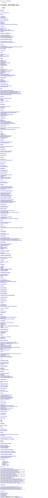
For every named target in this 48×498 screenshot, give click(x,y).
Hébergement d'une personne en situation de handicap (8, 281)
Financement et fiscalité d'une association (6, 449)
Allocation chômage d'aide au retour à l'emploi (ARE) (8, 112)
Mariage (1, 55)
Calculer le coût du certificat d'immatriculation (7, 470)
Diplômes (1, 73)
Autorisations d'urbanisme (4, 261)
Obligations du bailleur (3, 247)
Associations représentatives (4, 457)
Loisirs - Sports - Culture (3, 416)
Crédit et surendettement (4, 329)
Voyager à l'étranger (3, 413)
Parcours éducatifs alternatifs (4, 74)
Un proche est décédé (3, 495)
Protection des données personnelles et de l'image (7, 42)
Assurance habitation (3, 279)
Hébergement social (3, 153)
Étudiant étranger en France (4, 81)
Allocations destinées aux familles (5, 62)
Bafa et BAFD (2, 63)
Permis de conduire (3, 48)
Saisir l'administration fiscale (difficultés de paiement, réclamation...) (10, 347)
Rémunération (2, 168)
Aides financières (3, 235)
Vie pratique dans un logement (5, 272)
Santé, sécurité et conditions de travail (6, 190)
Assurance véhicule (3, 304)
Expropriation (2, 252)
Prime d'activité (2, 107)
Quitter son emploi (3, 208)
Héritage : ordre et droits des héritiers (5, 98)
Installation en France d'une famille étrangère (7, 405)
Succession (2, 96)
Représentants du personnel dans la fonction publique (8, 201)
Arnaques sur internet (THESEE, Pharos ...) (6, 377)
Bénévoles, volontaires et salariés (5, 446)
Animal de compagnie (3, 425)
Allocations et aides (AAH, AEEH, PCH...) (6, 146)
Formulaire (12, 468)
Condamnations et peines (4, 381)
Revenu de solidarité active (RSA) (5, 106)
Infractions (2, 371)
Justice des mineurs (3, 388)
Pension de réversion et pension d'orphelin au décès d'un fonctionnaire (10, 93)
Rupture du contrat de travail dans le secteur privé (7, 210)
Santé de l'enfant (2, 138)
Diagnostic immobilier (3, 258)
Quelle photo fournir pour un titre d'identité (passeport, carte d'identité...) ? (11, 487)
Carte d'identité (2, 21)
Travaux (1, 262)
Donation (1, 99)
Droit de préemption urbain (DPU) (5, 253)
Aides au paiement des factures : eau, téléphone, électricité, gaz (9, 239)
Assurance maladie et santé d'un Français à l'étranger (8, 123)
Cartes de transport (3, 300)
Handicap (1, 144)
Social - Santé (2, 102)
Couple (1, 52)
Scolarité (1, 67)
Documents (2, 267)
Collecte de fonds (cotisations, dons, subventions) (7, 451)
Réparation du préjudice (4, 383)
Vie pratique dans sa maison (4, 274)
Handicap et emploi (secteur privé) (5, 192)
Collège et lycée (2, 70)
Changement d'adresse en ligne (5, 468)
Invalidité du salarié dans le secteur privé (6, 141)
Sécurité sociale (2, 117)
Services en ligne (4, 463)
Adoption (1, 60)
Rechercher (2, 10)
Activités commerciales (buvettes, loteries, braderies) (8, 452)
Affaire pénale (2, 368)
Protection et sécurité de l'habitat (5, 255)
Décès (1, 88)
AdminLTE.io (20, 497)
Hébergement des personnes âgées (5, 151)
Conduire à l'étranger (3, 297)
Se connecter (4, 2)
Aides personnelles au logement (5, 237)
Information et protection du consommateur (6, 322)
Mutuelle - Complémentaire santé (5, 121)
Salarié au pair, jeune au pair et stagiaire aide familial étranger (9, 218)
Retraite (1, 220)
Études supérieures (3, 77)
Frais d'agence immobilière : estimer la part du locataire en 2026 (9, 480)
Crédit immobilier (3, 332)
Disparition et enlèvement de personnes (6, 394)
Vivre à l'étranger (2, 226)
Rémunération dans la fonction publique (6, 356)
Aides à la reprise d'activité (4, 115)
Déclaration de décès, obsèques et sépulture (6, 90)
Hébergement (2, 147)
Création (1, 440)
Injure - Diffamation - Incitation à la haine (6, 376)
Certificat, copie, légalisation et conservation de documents (9, 24)
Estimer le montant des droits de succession (6, 475)
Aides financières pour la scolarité (5, 71)
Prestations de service (3, 324)
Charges (1, 268)
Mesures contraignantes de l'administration (6, 37)
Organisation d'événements (4, 447)
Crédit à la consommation (4, 331)
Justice (1, 358)
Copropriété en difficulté (4, 270)
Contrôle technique (3, 291)
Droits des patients (3, 125)
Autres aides (2, 108)
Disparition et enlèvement (4, 86)
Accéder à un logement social (4, 244)
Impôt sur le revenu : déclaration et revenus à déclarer (8, 342)
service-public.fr (16, 496)
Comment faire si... (5, 461)
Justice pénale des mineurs (4, 391)
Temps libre (2, 423)
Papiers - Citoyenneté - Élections (4, 12)
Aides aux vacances (3, 430)
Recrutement (2, 163)
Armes (1, 421)
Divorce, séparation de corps (4, 56)
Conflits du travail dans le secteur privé (6, 200)
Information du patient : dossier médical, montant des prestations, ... (10, 127)
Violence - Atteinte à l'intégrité (4, 373)
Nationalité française (3, 408)
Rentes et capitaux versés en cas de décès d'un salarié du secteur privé (10, 91)
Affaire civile (2, 367)
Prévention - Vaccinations (4, 137)
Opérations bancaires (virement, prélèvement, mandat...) (8, 317)
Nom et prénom (2, 23)
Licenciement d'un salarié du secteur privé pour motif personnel (9, 212)
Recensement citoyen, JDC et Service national (7, 30)
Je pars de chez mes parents (4, 493)
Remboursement (2, 120)
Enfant (1, 58)
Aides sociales (2, 104)
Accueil (3, 7)
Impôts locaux (2, 344)
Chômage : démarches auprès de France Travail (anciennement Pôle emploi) (11, 227)
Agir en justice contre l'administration (5, 36)
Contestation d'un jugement (4, 369)
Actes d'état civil (2, 16)
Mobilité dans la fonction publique (5, 178)
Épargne (1, 334)
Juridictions (2, 364)
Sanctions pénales (3, 379)
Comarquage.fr (2, 497)
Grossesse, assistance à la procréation (5, 135)
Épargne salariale (2, 338)
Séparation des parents (3, 64)
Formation (2, 184)
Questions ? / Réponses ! (6, 462)
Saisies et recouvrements (4, 386)
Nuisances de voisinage (3, 275)
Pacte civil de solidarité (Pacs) (4, 54)
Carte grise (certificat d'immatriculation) (6, 47)
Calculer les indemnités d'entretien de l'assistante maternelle (9, 478)
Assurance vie (2, 337)
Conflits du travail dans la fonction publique (6, 202)
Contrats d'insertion (3, 175)
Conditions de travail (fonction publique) (6, 195)
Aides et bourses (2, 80)
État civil (1, 14)
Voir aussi (2, 157)
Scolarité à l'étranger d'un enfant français (6, 75)
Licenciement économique (4, 211)
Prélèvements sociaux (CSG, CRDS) (5, 348)
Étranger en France (3, 402)
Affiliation (1, 119)
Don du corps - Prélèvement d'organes (6, 94)
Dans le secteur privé (3, 165)
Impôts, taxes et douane (4, 340)
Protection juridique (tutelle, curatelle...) (6, 85)
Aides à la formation (3, 113)
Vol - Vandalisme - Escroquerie (5, 375)
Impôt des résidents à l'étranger (4, 349)
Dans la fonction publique (4, 166)
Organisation (2, 266)
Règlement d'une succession (4, 100)
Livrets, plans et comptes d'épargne (5, 336)
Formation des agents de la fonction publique (7, 187)
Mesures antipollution (3, 293)
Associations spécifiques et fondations (6, 454)
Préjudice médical (3, 128)
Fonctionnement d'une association (5, 443)
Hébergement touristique (4, 429)
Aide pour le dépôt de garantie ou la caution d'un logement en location (10, 238)
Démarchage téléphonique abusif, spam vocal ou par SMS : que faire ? (10, 488)
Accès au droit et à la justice (4, 362)
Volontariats (2, 31)
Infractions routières (3, 289)
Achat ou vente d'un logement (4, 354)
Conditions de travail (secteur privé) (5, 193)
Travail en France (3, 407)
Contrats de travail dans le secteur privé (6, 174)
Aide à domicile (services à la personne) (6, 216)
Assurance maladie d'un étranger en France (6, 122)
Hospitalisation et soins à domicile (5, 136)
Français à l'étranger (3, 411)
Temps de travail (3, 204)
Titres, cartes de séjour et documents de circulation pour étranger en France (11, 46)
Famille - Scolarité (2, 50)
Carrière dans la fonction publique (5, 177)
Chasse (1, 419)
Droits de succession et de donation (5, 346)
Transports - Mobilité (3, 284)
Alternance (2, 176)
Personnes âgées (2, 149)
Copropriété (2, 264)
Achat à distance (2, 323)
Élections (1, 28)
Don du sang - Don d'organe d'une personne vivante (8, 129)
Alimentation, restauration (4, 327)
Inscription (2, 79)
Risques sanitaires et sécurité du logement (6, 257)
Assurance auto (2, 312)
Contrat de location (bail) (4, 245)
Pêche (1, 420)
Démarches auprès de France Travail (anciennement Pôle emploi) (10, 111)
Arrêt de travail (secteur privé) (4, 194)
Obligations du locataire (3, 248)
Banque (1, 314)
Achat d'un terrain (3, 233)
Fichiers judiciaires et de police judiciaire (6, 41)
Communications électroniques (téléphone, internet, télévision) (9, 434)
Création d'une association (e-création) (6, 473)
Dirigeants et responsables (4, 445)
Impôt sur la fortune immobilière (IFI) (5, 345)
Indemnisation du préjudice (4, 385)
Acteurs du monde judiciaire (4, 363)
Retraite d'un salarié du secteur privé (5, 222)
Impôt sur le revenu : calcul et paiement (6, 343)
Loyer (1, 246)
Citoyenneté (2, 26)
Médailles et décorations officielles (5, 29)
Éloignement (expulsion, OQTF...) (5, 409)
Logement (1, 229)
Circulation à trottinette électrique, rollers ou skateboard (8, 306)
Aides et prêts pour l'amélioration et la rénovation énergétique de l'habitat (11, 240)
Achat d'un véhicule (3, 305)
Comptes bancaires (3, 316)
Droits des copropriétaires (4, 269)
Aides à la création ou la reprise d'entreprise (6, 114)
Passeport (1, 22)
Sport (1, 426)
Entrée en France (2, 404)
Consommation (2, 320)
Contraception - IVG (3, 134)
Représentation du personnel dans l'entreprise (7, 199)
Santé (1, 131)
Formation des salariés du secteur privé (6, 186)
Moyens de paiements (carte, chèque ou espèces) (7, 318)
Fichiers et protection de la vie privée (6, 39)
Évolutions (2, 441)
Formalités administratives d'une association (7, 438)
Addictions (2, 133)
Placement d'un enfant (3, 65)
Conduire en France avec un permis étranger (7, 295)
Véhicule (1, 326)
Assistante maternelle (3, 217)
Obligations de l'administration (4, 35)
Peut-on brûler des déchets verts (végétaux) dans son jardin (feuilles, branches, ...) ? (12, 489)
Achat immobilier (3, 231)
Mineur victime (2, 390)
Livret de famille (2, 17)
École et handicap (3, 72)
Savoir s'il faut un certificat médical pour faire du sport (8, 482)
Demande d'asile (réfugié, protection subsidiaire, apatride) (8, 406)
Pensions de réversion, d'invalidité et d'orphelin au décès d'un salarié (10, 92)
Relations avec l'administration (5, 33)
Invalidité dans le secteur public (5, 142)
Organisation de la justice (4, 360)
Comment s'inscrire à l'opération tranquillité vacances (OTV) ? (9, 486)
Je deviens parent (2, 494)
